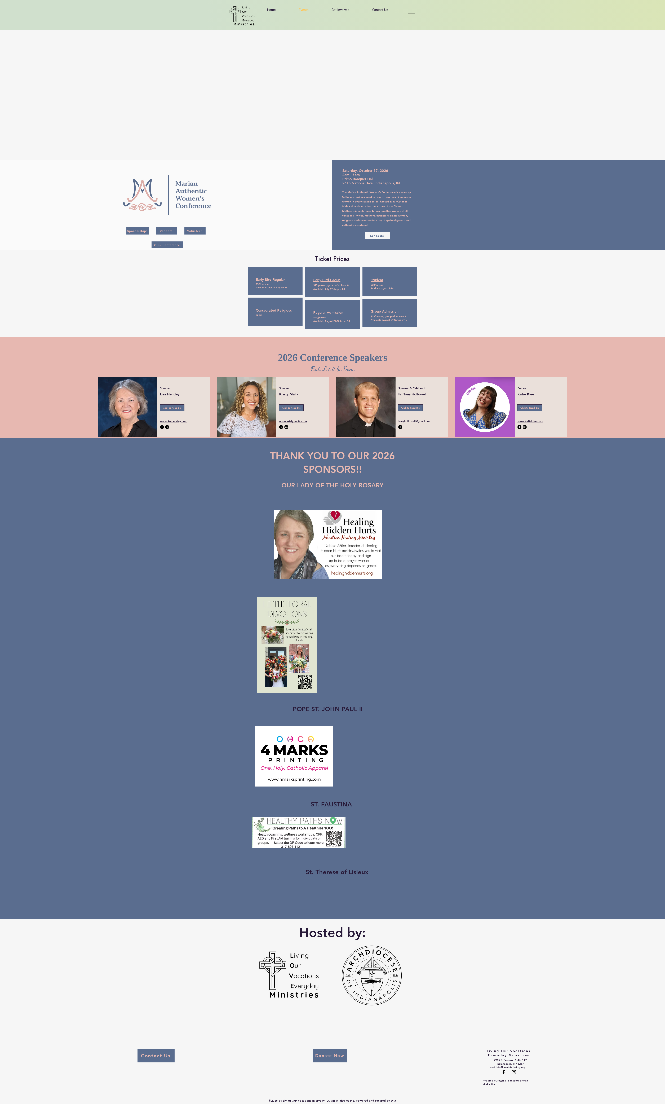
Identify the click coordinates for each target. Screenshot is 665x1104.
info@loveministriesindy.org (510, 1067)
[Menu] (411, 12)
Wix (393, 1100)
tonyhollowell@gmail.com (414, 421)
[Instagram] (167, 427)
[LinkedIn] (286, 427)
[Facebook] (162, 427)
